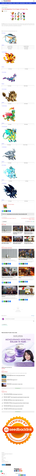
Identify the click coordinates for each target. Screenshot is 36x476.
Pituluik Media (5, 10)
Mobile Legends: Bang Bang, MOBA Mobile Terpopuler (17, 243)
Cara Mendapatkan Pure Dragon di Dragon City (9, 218)
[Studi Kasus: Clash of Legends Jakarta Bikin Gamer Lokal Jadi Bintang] (18, 228)
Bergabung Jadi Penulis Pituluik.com (7, 453)
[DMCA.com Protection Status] (6, 464)
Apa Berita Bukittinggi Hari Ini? (12, 379)
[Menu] (2, 1)
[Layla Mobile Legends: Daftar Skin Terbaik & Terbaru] (7, 239)
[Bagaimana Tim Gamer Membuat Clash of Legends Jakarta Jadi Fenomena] (29, 228)
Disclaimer (3, 460)
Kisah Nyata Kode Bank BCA (6, 232)
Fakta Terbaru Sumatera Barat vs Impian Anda (14, 384)
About (2, 456)
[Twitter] (16, 471)
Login (33, 315)
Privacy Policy (4, 457)
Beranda (3, 452)
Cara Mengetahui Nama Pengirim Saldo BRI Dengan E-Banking (27, 218)
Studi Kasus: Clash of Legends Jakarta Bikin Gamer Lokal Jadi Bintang (18, 233)
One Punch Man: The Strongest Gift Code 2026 (28, 243)
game (6, 7)
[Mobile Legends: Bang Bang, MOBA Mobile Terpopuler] (18, 239)
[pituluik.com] (7, 1)
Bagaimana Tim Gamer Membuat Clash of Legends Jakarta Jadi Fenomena (28, 233)
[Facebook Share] (26, 221)
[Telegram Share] (31, 221)
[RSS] (21, 471)
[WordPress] (18, 471)
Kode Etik (3, 455)
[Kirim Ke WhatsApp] (33, 221)
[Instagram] (20, 471)
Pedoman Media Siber (5, 461)
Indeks (3, 459)
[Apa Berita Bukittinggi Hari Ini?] (4, 380)
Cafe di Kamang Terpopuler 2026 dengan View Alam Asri (13, 394)
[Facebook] (14, 471)
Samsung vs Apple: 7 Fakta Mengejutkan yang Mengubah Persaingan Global (16, 397)
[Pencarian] (33, 1)
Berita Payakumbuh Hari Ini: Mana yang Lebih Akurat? (16, 375)
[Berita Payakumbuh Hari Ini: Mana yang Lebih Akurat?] (4, 376)
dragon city (3, 7)
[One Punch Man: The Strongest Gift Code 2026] (29, 239)
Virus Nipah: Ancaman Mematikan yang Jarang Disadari (13, 408)
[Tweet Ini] (28, 221)
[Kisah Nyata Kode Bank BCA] (7, 228)
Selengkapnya (17, 388)
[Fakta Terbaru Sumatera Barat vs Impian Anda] (4, 385)
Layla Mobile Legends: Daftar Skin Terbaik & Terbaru (6, 243)
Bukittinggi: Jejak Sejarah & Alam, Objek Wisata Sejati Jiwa (13, 400)
